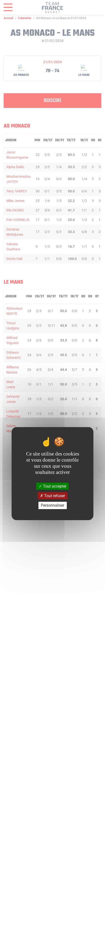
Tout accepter (54, 486)
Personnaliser (52, 505)
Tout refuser (54, 495)
